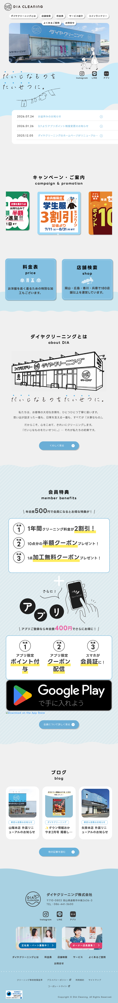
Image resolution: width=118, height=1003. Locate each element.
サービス (78, 957)
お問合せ (70, 23)
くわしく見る (57, 445)
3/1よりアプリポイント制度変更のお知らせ (52, 126)
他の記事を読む (56, 852)
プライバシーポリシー (57, 980)
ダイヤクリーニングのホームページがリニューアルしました (60, 136)
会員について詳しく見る (57, 724)
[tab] (54, 234)
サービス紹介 (76, 16)
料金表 (60, 16)
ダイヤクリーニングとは (23, 16)
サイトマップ (94, 980)
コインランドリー (98, 16)
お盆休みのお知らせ (39, 117)
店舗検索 (46, 16)
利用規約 (80, 980)
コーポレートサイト (57, 986)
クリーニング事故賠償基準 (30, 980)
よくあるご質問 (51, 23)
